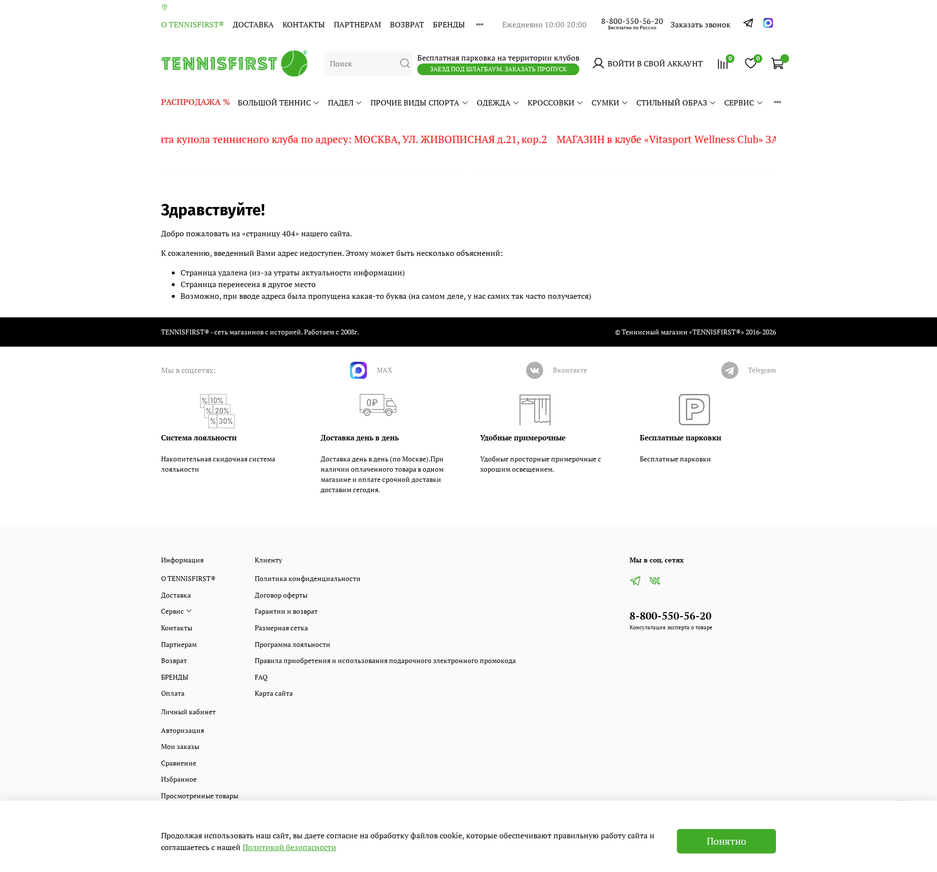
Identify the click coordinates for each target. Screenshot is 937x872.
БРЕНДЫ (449, 24)
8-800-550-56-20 (632, 21)
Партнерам (357, 24)
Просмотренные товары (199, 795)
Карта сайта (274, 693)
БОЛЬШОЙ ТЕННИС (274, 102)
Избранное (179, 779)
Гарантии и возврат (286, 611)
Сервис (739, 102)
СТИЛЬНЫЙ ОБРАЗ (671, 102)
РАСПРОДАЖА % (195, 101)
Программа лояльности (292, 644)
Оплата (172, 693)
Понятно (726, 841)
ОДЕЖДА (493, 102)
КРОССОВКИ (551, 102)
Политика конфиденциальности (308, 578)
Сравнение (178, 763)
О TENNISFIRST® (192, 24)
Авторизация (182, 730)
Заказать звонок (701, 24)
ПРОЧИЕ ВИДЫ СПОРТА (414, 102)
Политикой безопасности (289, 847)
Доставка (253, 24)
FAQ (261, 677)
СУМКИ (605, 102)
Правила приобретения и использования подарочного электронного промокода (385, 660)
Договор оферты (281, 595)
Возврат (407, 24)
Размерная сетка (281, 627)
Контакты (304, 24)
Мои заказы (180, 746)
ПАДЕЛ (340, 102)
